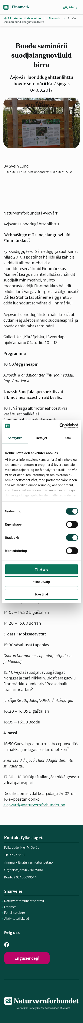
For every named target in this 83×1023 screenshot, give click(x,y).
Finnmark (21, 7)
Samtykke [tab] (15, 437)
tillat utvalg (41, 582)
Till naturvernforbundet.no (24, 18)
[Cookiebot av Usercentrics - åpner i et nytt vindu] (59, 426)
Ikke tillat (41, 594)
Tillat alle (41, 569)
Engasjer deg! (26, 958)
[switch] (72, 524)
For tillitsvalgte (14, 913)
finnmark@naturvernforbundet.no (28, 862)
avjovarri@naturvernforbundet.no (34, 805)
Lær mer (10, 907)
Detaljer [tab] (41, 437)
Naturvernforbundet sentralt (24, 901)
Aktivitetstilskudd (16, 919)
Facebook (6, 944)
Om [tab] (68, 437)
